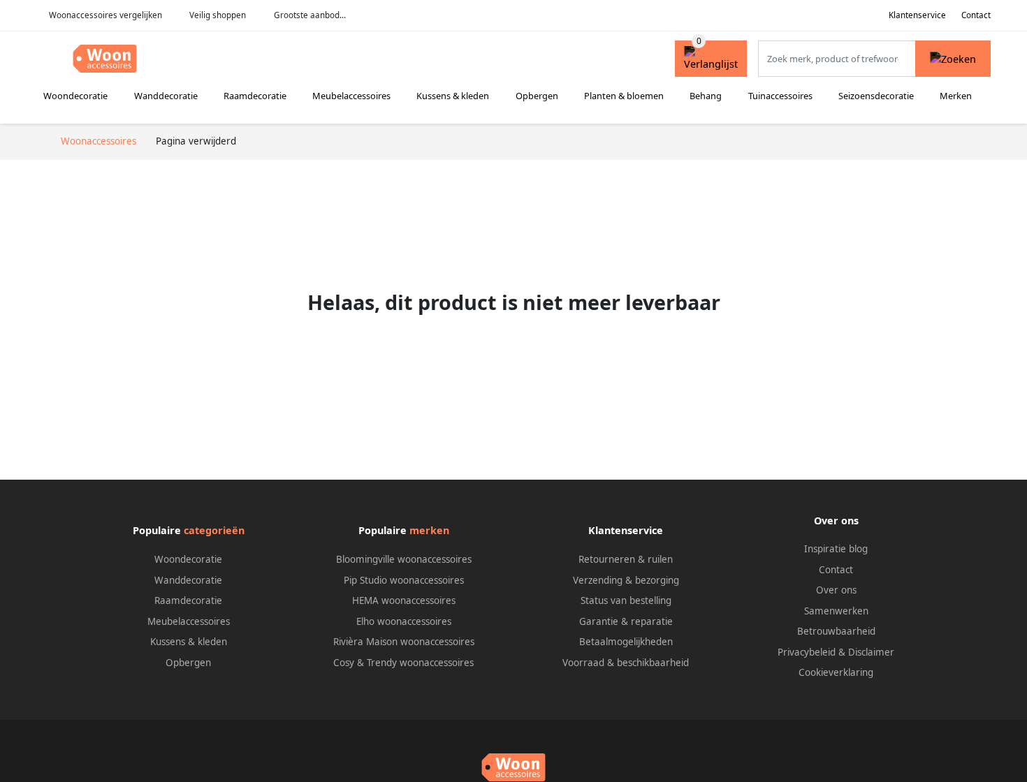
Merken (956, 95)
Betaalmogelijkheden (626, 641)
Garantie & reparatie (626, 621)
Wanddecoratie (166, 95)
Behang (706, 95)
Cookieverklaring (836, 672)
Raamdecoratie (255, 95)
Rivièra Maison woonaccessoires (403, 641)
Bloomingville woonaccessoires (404, 559)
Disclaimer (871, 652)
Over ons (836, 590)
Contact (976, 15)
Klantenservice (917, 15)
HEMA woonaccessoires (404, 600)
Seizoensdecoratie (876, 95)
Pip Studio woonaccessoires (404, 580)
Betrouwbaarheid (836, 631)
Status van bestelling (626, 600)
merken (429, 530)
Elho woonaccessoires (403, 621)
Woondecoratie (75, 95)
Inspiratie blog (836, 549)
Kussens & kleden (452, 95)
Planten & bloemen (624, 95)
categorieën (214, 530)
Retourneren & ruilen (625, 559)
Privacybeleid (807, 652)
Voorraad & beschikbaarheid (625, 662)
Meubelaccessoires (351, 95)
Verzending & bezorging (626, 580)
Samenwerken (836, 611)
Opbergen (537, 95)
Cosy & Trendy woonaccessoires (403, 662)
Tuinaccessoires (780, 95)
